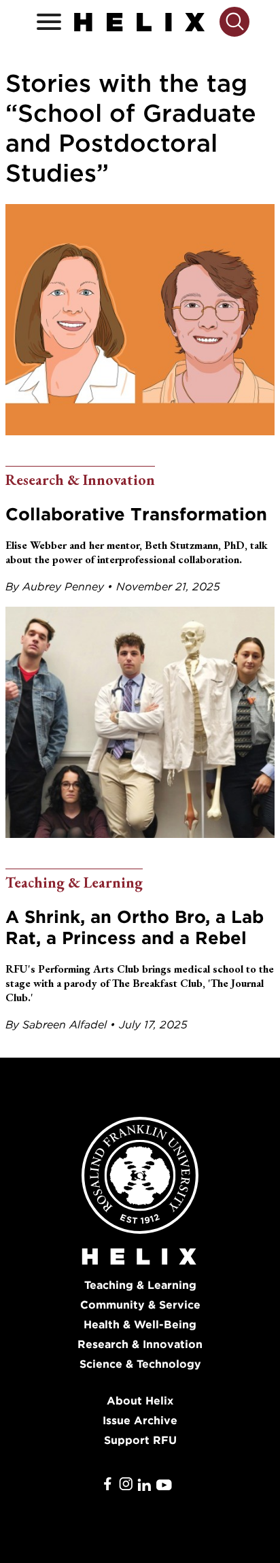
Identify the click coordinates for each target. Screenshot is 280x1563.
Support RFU (140, 1440)
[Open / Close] (49, 22)
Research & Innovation (140, 1344)
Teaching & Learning (140, 1285)
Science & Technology (140, 1364)
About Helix (140, 1400)
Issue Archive (140, 1420)
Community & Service (140, 1304)
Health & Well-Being (140, 1324)
